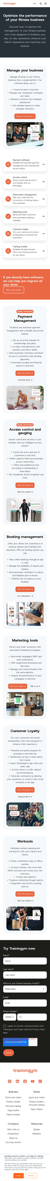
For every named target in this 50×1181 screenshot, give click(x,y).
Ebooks (37, 1129)
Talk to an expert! (24, 492)
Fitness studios (13, 1101)
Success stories (13, 1142)
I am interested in (24, 596)
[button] (40, 3)
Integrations (13, 1133)
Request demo (24, 796)
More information (24, 373)
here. (5, 1032)
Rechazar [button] (31, 1176)
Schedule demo (24, 380)
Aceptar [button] (18, 1176)
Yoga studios (13, 1110)
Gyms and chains (13, 1097)
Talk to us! (34, 686)
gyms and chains (37, 1097)
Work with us (13, 1129)
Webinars (36, 1133)
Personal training (13, 1106)
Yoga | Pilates (37, 1109)
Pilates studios (13, 1114)
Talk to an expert (13, 290)
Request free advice (24, 116)
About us (13, 1138)
